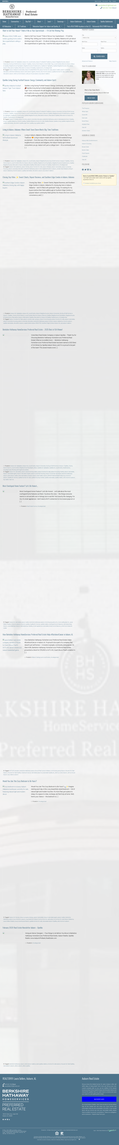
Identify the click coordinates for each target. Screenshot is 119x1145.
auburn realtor (56, 69)
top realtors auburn (13, 774)
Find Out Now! (91, 98)
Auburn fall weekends (15, 167)
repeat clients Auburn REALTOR (32, 323)
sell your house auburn (32, 73)
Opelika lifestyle (49, 121)
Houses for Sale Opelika (14, 772)
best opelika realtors (41, 1064)
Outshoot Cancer (26, 772)
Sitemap (21, 1132)
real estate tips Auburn (14, 626)
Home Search (40, 64)
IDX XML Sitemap (11, 1133)
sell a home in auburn (69, 477)
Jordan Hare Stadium (62, 168)
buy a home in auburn (19, 919)
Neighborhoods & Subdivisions (32, 66)
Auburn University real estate (53, 473)
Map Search (112, 61)
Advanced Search (87, 61)
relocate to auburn (8, 73)
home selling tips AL (63, 622)
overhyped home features (56, 624)
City (83, 35)
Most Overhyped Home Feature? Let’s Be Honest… (20, 485)
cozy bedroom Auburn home (34, 919)
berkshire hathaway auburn (16, 71)
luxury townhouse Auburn (22, 921)
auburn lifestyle (47, 167)
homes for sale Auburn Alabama (65, 919)
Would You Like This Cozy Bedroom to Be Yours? (20, 781)
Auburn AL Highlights (16, 62)
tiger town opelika (29, 123)
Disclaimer (43, 1130)
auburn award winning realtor (29, 471)
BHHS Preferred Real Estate (55, 475)
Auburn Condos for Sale (16, 319)
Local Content (58, 64)
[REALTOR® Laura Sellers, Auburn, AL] (20, 10)
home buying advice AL (51, 622)
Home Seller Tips (48, 64)
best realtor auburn (42, 475)
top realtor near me (8, 479)
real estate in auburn (8, 1066)
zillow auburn (18, 1066)
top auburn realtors (44, 73)
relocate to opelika (19, 123)
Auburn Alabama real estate (16, 69)
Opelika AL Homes (13, 477)
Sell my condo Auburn (61, 772)
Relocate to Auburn (43, 115)
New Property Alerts (99, 1099)
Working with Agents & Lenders (20, 469)
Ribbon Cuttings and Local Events (41, 657)
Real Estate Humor (32, 506)
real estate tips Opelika (26, 626)
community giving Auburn (58, 770)
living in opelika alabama (10, 121)
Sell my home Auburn (20, 73)
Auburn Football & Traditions (44, 62)
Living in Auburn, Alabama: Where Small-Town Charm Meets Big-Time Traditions (30, 129)
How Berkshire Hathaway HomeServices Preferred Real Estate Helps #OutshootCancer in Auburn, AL (38, 634)
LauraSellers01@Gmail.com (107, 5)
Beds (83, 48)
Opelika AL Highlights (47, 66)
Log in (94, 1130)
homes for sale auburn (54, 1064)
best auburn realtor (13, 475)
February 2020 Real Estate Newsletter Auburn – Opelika (23, 927)
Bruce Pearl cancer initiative (42, 770)
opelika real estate (8, 123)
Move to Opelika (47, 113)
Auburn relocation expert (23, 473)
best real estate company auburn (28, 475)
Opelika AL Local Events (17, 115)
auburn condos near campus (31, 319)
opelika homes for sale (58, 71)
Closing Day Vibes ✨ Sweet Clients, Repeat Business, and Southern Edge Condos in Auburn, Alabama (38, 177)
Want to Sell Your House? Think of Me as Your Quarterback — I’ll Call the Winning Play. (33, 30)
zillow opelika (26, 1066)
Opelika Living (57, 121)
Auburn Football (13, 119)
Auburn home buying (45, 319)
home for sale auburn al (48, 919)
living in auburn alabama (56, 321)
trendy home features (55, 626)
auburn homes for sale (45, 69)
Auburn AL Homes (14, 917)
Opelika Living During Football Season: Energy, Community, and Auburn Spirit (29, 80)
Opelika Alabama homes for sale (35, 121)
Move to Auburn (66, 64)
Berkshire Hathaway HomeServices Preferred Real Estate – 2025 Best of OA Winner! (32, 329)
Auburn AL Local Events (29, 62)
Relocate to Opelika (13, 68)
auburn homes (23, 119)
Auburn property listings (26, 917)
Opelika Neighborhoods (59, 66)
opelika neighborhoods (68, 121)
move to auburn (47, 71)
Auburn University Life (58, 111)
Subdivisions (39, 68)
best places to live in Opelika (66, 119)
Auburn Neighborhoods (58, 62)
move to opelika (21, 121)
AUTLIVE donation (14, 770)
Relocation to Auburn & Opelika (27, 68)
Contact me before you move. (93, 183)
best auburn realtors (30, 1064)
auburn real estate (56, 167)
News (35, 467)
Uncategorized (48, 68)
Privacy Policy (15, 1132)
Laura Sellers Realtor (8, 921)
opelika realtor (69, 71)
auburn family (25, 167)
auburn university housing (10, 321)
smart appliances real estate (41, 626)
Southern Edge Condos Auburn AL (51, 323)
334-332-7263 (107, 8)
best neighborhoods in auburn (48, 168)
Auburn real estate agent (9, 473)
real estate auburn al (36, 772)
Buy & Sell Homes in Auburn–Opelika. (21, 64)
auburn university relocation (35, 119)
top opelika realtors (39, 123)
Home (33, 64)
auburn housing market (57, 471)
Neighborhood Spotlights (16, 66)
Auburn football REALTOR (32, 69)
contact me (89, 1112)
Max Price (103, 41)
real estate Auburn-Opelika (50, 921)
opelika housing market (37, 477)
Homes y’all (39, 71)
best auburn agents (30, 71)
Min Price (84, 41)
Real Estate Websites (101, 1130)
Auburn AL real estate (15, 471)
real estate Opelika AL (48, 772)
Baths (102, 48)
